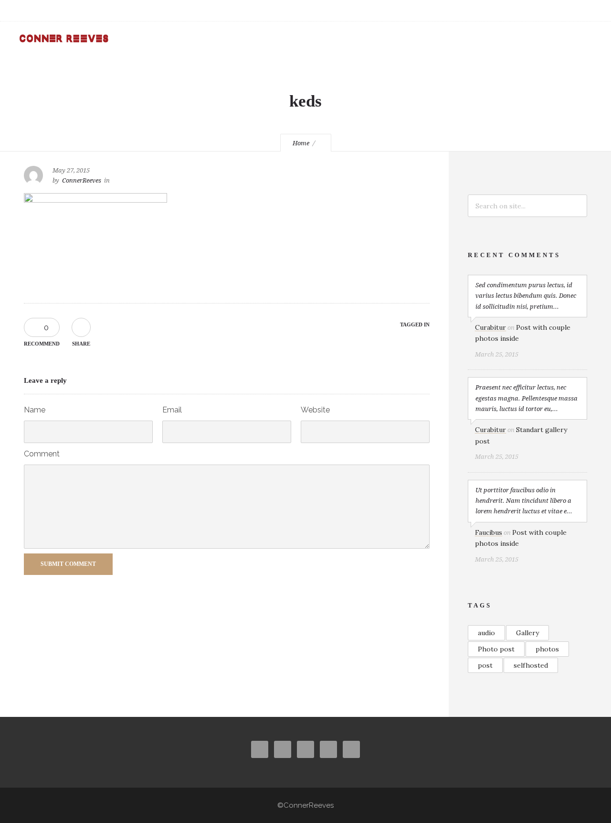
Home (301, 143)
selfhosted (531, 665)
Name (34, 409)
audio (486, 632)
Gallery (527, 632)
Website (315, 409)
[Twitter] (523, 10)
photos (547, 649)
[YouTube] (544, 10)
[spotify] (586, 10)
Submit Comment (68, 564)
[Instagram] (502, 10)
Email (172, 409)
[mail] (565, 10)
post (485, 665)
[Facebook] (481, 10)
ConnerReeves (81, 180)
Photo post (496, 649)
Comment (42, 453)
